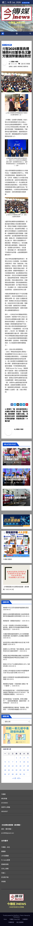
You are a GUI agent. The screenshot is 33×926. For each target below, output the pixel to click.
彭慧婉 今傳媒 (14, 61)
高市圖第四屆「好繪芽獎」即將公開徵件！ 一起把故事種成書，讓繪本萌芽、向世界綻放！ (16, 701)
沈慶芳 (15, 66)
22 (16, 770)
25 (28, 770)
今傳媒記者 (11, 922)
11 (28, 762)
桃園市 (10, 44)
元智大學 (23, 63)
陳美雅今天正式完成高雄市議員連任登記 (15, 458)
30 (20, 774)
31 (24, 774)
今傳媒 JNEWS (16, 22)
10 (24, 762)
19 (5, 770)
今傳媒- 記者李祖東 (21, 462)
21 (12, 770)
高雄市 (12, 454)
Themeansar (16, 917)
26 (5, 774)
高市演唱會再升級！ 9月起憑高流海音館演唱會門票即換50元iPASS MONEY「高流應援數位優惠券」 (16, 692)
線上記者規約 (20, 922)
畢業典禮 (20, 66)
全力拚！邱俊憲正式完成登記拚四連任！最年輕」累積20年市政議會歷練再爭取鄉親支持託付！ (16, 627)
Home (5, 919)
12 (5, 766)
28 (12, 774)
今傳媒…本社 (5, 847)
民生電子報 (4, 877)
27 (9, 774)
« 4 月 (14, 778)
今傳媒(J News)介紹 (14, 919)
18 (28, 766)
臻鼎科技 (25, 66)
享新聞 (3, 881)
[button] (30, 33)
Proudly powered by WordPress (11, 915)
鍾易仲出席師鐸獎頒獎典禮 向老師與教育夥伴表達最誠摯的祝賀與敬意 (15, 479)
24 (24, 770)
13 (9, 766)
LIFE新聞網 (5, 856)
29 (16, 774)
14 (12, 766)
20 (9, 770)
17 (24, 766)
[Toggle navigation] (17, 33)
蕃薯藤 (3, 851)
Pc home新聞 (5, 860)
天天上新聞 (4, 868)
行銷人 (3, 873)
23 (20, 770)
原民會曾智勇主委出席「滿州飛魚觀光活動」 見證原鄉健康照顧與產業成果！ (22, 414)
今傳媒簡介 (25, 919)
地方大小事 (5, 44)
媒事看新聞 (4, 864)
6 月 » (19, 778)
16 (20, 766)
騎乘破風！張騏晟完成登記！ (15, 498)
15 (16, 766)
